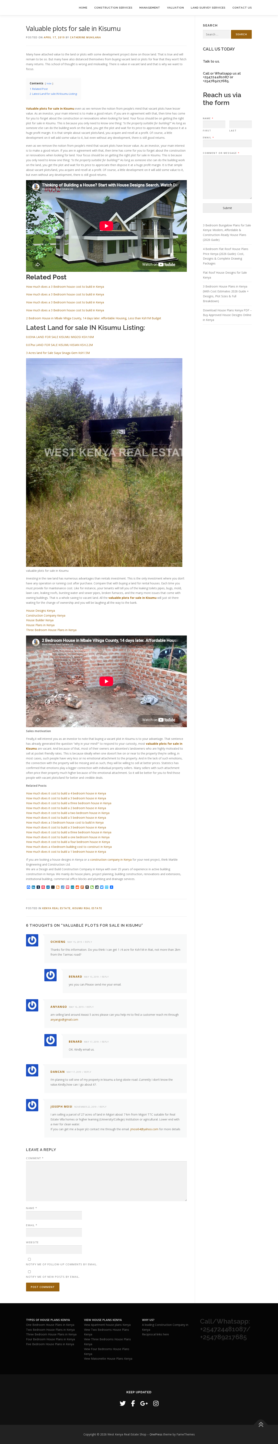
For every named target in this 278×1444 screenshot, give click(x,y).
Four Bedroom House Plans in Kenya (50, 1339)
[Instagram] (156, 1403)
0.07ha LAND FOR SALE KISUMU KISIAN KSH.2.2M (59, 345)
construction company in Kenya (111, 859)
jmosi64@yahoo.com (144, 1129)
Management (149, 7)
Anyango (58, 1007)
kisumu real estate (87, 908)
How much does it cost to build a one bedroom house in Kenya (67, 837)
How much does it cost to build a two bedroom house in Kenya (67, 813)
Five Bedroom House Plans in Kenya (50, 1344)
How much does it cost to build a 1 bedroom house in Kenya (66, 852)
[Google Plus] (144, 1403)
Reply (88, 941)
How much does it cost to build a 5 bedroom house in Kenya (66, 817)
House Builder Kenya (40, 620)
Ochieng (58, 942)
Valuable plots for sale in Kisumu (50, 108)
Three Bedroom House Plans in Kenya (51, 630)
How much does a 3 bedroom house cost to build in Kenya (65, 822)
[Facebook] (133, 1403)
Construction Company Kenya (45, 615)
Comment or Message (221, 153)
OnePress (156, 1434)
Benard (75, 976)
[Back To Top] (261, 1425)
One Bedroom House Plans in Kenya (50, 1325)
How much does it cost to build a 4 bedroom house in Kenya (66, 793)
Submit (227, 208)
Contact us (242, 7)
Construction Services (113, 7)
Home (83, 7)
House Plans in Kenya (40, 625)
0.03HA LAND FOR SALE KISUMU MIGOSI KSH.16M (60, 337)
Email (31, 1225)
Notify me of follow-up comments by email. (61, 1264)
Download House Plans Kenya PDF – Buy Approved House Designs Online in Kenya (227, 315)
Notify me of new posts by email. (53, 1277)
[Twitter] (123, 1403)
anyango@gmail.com (64, 1019)
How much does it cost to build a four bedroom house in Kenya (68, 842)
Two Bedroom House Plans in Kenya (50, 1330)
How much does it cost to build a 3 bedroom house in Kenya (66, 798)
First (207, 130)
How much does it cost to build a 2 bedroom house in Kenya (66, 808)
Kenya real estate (56, 908)
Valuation (175, 7)
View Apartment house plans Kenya (107, 1325)
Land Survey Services (208, 7)
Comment (35, 1158)
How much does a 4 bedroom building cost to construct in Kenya (69, 847)
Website (32, 1242)
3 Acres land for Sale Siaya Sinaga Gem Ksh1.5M (58, 353)
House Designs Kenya (40, 610)
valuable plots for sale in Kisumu (132, 598)
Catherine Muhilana (85, 37)
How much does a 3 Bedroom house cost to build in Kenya (65, 287)
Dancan (57, 1072)
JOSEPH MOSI (61, 1106)
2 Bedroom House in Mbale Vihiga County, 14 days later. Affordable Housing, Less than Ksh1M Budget (93, 318)
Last (233, 130)
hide (49, 83)
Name (31, 1208)
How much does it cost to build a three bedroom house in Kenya (68, 803)
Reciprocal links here (155, 1334)
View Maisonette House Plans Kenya (108, 1358)
